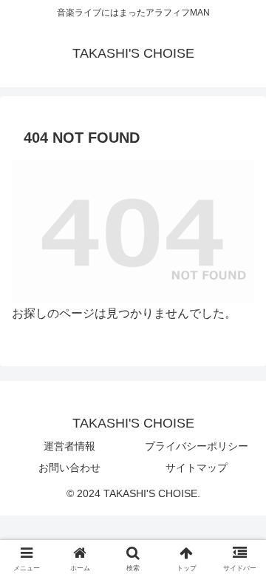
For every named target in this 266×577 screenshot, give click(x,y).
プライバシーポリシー (196, 446)
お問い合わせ (69, 467)
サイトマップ (197, 467)
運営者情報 (69, 446)
